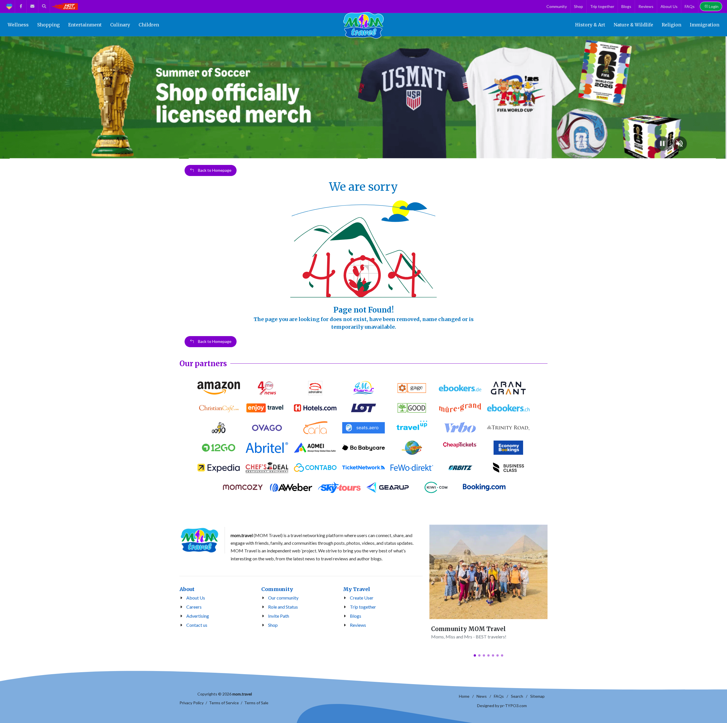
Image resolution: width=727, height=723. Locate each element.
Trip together (363, 606)
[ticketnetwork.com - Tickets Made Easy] (363, 467)
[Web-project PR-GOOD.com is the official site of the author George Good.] (411, 408)
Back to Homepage (214, 170)
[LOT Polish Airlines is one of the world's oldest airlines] (363, 408)
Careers (194, 606)
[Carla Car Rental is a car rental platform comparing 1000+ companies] (315, 428)
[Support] (9, 6)
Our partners (203, 363)
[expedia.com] (218, 467)
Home (464, 696)
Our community (283, 597)
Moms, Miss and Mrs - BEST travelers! (468, 636)
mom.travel (242, 693)
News (482, 696)
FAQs (499, 696)
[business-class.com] (508, 467)
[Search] (44, 6)
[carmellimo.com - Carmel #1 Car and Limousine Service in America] (411, 448)
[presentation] (5, 97)
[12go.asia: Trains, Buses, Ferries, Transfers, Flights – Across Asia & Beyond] (218, 448)
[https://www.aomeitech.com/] (315, 448)
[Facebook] (20, 6)
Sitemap (537, 696)
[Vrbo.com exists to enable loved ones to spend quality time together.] (460, 428)
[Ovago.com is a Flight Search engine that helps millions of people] (267, 428)
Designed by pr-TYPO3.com (502, 705)
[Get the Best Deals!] (64, 6)
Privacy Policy (191, 702)
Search (517, 696)
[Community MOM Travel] (488, 572)
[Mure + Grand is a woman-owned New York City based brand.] (460, 408)
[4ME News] (267, 388)
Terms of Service (224, 702)
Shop (273, 625)
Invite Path (278, 616)
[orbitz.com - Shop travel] (460, 467)
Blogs (355, 616)
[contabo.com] (315, 467)
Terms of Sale (256, 702)
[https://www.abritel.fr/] (267, 448)
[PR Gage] (411, 388)
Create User (361, 597)
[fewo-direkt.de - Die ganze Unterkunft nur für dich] (411, 467)
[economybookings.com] (508, 448)
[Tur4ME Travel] (363, 388)
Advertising (197, 616)
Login (713, 6)
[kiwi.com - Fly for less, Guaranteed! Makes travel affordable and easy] (436, 487)
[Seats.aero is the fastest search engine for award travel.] (363, 428)
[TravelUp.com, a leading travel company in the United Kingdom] (411, 428)
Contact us (196, 625)
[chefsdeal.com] (267, 467)
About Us (195, 597)
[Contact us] (32, 6)
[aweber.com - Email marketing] (291, 487)
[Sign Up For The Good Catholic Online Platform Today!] (508, 428)
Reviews (358, 625)
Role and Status (283, 606)
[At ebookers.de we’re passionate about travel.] (460, 388)
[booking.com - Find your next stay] (484, 487)
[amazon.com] (218, 388)
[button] (475, 655)
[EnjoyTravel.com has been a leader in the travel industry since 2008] (267, 408)
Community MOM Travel (468, 628)
